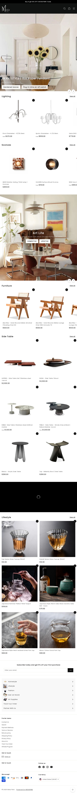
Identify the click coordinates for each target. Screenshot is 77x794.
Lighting (18, 276)
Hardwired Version (11, 87)
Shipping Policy (7, 736)
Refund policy (6, 733)
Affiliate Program (7, 747)
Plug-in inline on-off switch (34, 87)
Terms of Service (7, 730)
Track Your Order (7, 744)
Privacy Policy (6, 738)
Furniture (7, 276)
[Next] (73, 91)
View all (72, 96)
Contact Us (5, 722)
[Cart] (69, 9)
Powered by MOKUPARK (24, 790)
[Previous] (69, 91)
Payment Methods (8, 727)
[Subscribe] (70, 670)
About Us (5, 741)
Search (4, 725)
